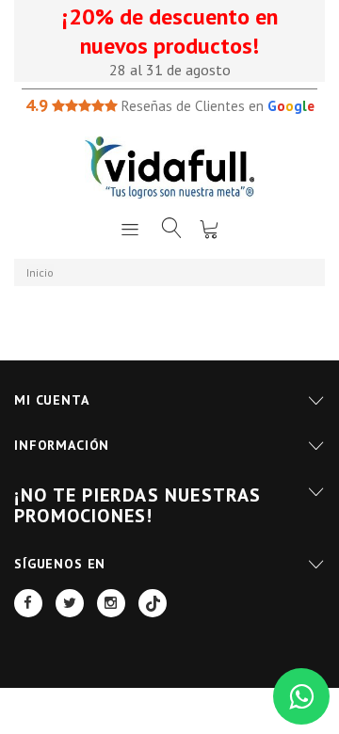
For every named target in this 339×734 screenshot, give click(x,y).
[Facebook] (28, 603)
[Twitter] (70, 603)
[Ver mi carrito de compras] (209, 228)
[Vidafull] (169, 167)
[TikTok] (152, 603)
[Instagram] (111, 603)
